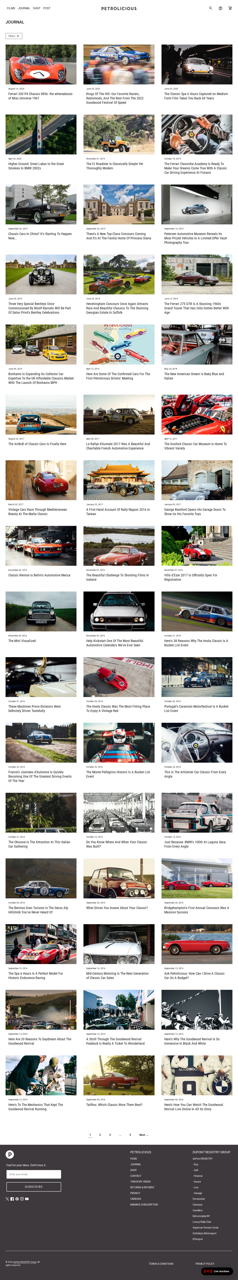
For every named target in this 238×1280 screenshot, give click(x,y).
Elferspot (198, 1239)
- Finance (198, 1176)
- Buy (195, 1164)
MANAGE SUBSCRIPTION (144, 1204)
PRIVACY (135, 1193)
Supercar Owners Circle (205, 1227)
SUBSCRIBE (34, 1186)
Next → (144, 1135)
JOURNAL (24, 8)
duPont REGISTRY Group (24, 1262)
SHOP (36, 8)
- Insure (197, 1181)
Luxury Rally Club (202, 1221)
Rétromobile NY (201, 1216)
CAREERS (135, 1198)
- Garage (197, 1193)
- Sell (195, 1170)
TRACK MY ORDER (140, 1181)
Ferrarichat (199, 1198)
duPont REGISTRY (203, 1158)
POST (46, 8)
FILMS (11, 8)
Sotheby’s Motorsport (204, 1233)
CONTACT (135, 1176)
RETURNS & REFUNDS (142, 1187)
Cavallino (198, 1210)
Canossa (197, 1204)
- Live (195, 1187)
